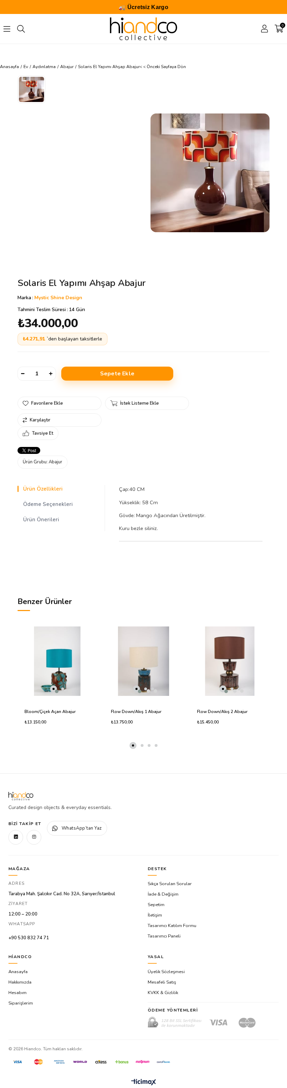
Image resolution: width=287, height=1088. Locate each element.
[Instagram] (34, 837)
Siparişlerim (20, 1003)
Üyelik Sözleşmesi (166, 972)
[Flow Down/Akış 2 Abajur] (230, 661)
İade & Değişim (163, 894)
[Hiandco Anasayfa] (20, 796)
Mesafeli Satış (162, 982)
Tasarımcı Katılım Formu (172, 925)
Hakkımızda (19, 982)
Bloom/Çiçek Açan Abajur (50, 711)
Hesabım (17, 993)
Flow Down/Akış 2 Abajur (222, 711)
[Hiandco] (143, 28)
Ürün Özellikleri (43, 488)
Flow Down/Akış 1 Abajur (136, 711)
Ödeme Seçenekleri (48, 504)
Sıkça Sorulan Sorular (170, 884)
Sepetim (156, 905)
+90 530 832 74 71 (28, 938)
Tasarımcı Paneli (164, 936)
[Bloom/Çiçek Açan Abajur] (57, 661)
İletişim (155, 915)
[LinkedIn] (15, 837)
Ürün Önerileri (41, 519)
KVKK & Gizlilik (163, 993)
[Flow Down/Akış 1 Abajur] (143, 661)
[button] (53, 688)
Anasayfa (18, 972)
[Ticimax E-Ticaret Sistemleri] (143, 1082)
